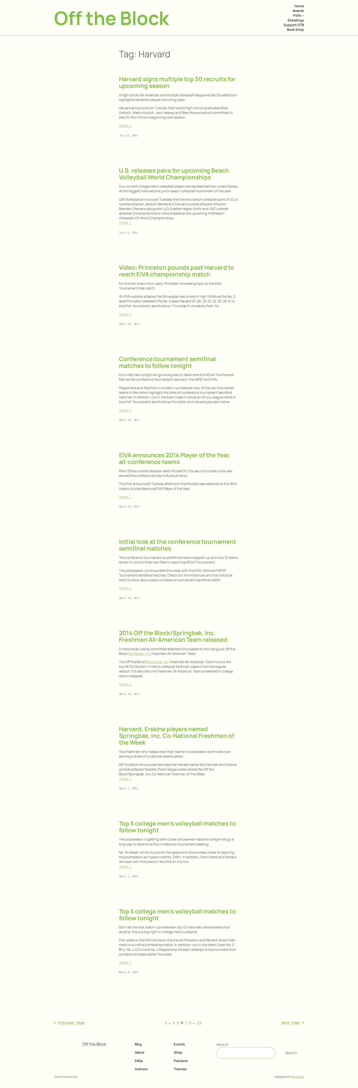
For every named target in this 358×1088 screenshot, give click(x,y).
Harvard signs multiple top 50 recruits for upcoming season (177, 82)
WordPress (297, 1076)
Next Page (293, 1022)
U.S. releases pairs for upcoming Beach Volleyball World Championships (174, 173)
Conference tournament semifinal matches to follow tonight (167, 362)
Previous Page (69, 1022)
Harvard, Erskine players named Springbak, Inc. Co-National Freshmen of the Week (176, 736)
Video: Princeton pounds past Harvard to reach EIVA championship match (176, 271)
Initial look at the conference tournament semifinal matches (177, 545)
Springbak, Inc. (139, 653)
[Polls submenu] (303, 16)
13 (199, 1022)
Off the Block (111, 18)
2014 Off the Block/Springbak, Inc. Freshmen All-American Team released (173, 636)
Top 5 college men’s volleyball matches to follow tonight (177, 826)
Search (222, 1044)
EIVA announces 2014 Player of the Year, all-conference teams (175, 458)
